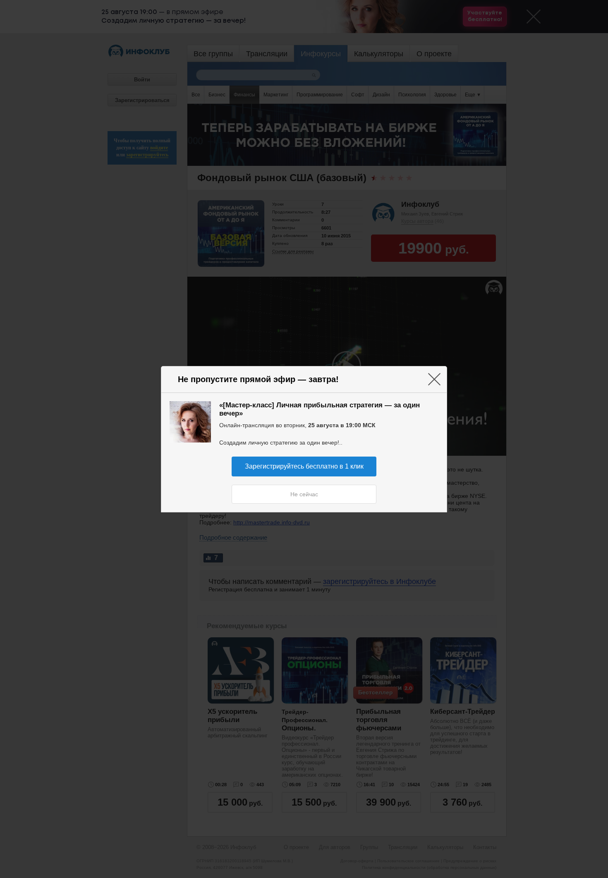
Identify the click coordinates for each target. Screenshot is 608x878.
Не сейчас (304, 494)
